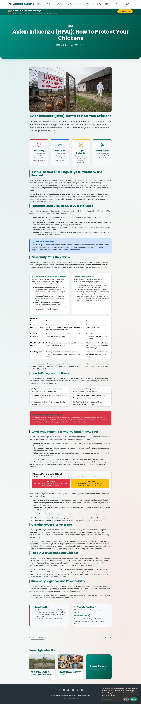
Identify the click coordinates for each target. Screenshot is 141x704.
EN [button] (129, 4)
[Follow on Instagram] (59, 690)
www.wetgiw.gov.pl (82, 615)
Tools (109, 4)
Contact (79, 698)
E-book (119, 4)
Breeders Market (76, 4)
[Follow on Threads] (63, 690)
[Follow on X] (77, 690)
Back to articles (38, 638)
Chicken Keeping (23, 4)
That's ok (133, 699)
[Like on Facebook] (82, 690)
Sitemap (62, 698)
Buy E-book (126, 11)
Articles (52, 4)
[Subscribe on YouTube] (73, 690)
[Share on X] (105, 637)
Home (41, 4)
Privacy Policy (71, 698)
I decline (126, 699)
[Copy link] (110, 637)
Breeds (62, 4)
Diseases (90, 4)
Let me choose (107, 699)
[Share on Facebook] (101, 637)
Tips (100, 4)
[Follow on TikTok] (68, 690)
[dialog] (120, 694)
